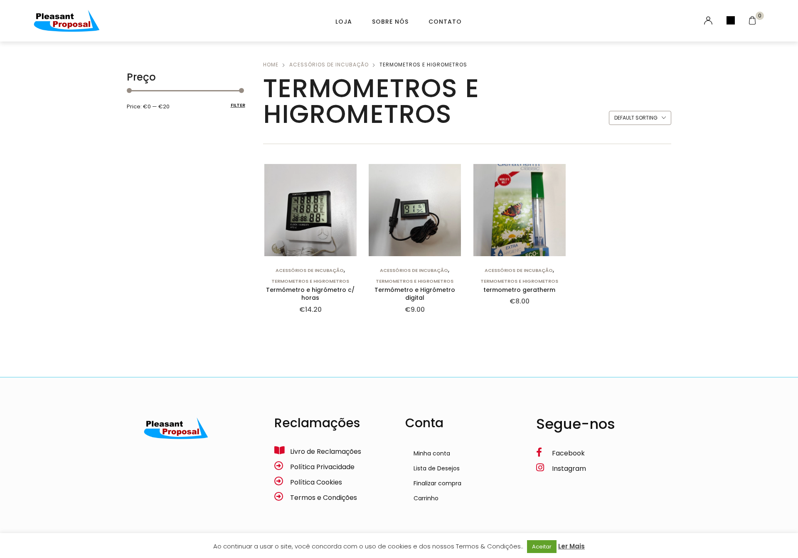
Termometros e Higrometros (310, 281)
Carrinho (426, 498)
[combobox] (640, 118)
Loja (343, 21)
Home (270, 64)
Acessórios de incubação (329, 64)
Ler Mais (571, 546)
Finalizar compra (437, 483)
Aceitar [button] (542, 547)
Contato (445, 21)
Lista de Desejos (437, 468)
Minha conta (432, 453)
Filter (238, 105)
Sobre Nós (390, 21)
